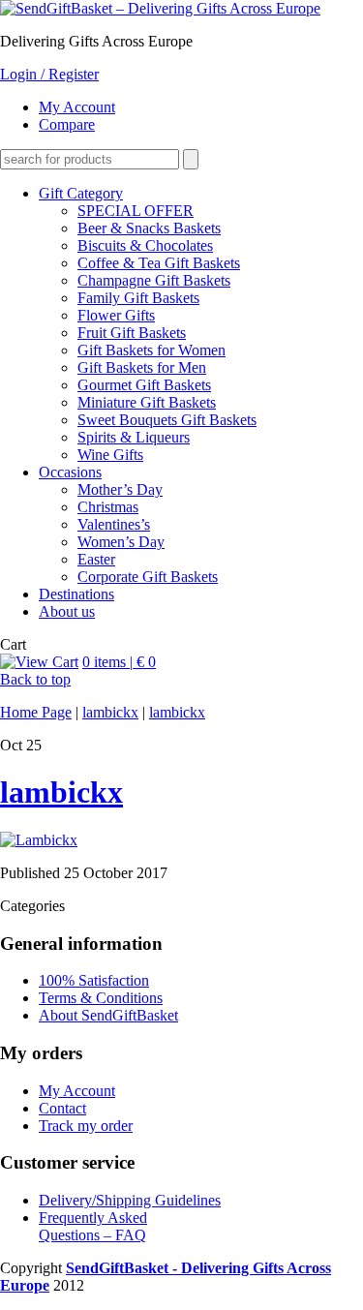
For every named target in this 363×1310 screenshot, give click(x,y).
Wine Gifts (110, 454)
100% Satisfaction (94, 980)
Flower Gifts (116, 315)
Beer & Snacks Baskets (149, 228)
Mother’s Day (120, 489)
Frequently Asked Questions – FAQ (93, 1226)
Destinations (76, 594)
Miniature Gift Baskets (146, 402)
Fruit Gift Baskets (131, 332)
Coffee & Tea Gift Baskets (158, 263)
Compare (67, 124)
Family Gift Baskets (138, 297)
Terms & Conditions (101, 998)
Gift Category (81, 193)
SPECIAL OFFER (135, 210)
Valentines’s (113, 524)
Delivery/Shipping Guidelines (130, 1200)
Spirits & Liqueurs (133, 437)
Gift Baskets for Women (151, 350)
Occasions (70, 472)
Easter (96, 559)
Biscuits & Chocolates (145, 245)
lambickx (110, 712)
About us (67, 611)
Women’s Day (121, 541)
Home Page (36, 712)
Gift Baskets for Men (141, 367)
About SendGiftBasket (108, 1015)
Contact (62, 1108)
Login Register (49, 74)
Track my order (86, 1125)
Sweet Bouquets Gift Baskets (167, 419)
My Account (77, 107)
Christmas (107, 507)
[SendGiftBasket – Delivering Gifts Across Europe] (160, 8)
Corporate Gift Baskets (147, 576)
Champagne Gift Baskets (153, 280)
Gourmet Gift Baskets (144, 385)
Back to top (35, 679)
